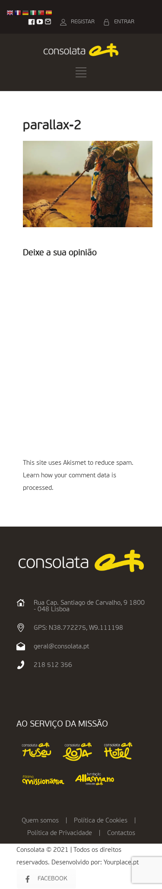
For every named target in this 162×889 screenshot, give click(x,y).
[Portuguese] (41, 13)
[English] (10, 13)
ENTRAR (124, 22)
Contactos (121, 833)
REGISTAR (83, 22)
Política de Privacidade (59, 833)
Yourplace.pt (121, 862)
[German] (26, 13)
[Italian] (34, 13)
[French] (18, 13)
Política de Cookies (100, 820)
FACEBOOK (52, 879)
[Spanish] (49, 13)
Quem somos (40, 820)
